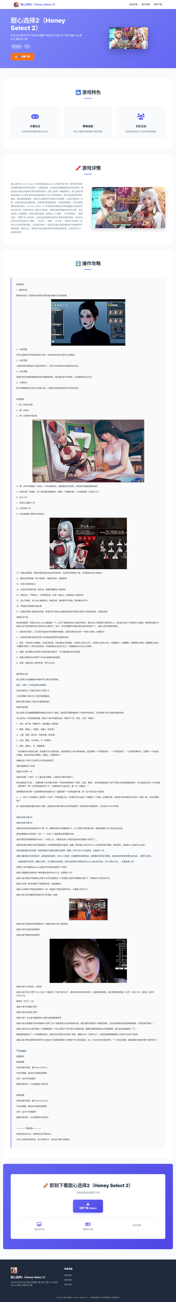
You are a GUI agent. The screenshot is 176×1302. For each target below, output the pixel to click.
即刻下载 (158, 4)
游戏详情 (133, 4)
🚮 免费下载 (24, 56)
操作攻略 (146, 4)
